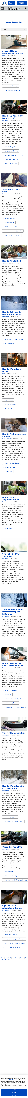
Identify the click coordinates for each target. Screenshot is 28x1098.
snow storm (9, 400)
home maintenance (11, 86)
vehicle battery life (11, 163)
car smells (8, 694)
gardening (8, 528)
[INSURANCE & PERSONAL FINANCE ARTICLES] (14, 8)
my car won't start (11, 227)
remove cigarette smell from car (16, 707)
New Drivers (5, 263)
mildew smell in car (11, 703)
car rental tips (9, 871)
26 (26, 958)
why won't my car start (12, 235)
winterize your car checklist (14, 821)
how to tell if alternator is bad (15, 943)
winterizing (8, 408)
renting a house (10, 467)
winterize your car (11, 817)
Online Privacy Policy (14, 1079)
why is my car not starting (13, 231)
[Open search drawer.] (25, 8)
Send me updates (21, 3)
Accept (14, 1092)
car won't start (9, 222)
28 (5, 959)
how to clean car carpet (13, 699)
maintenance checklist (12, 90)
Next (9, 959)
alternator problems (11, 935)
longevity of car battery (13, 159)
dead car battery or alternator (15, 939)
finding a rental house (12, 463)
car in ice (8, 339)
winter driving (9, 343)
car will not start (10, 218)
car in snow (19, 339)
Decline (14, 1095)
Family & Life (5, 735)
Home (4, 55)
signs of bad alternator (12, 947)
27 (2, 959)
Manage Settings (14, 1089)
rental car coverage (11, 876)
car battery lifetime (11, 151)
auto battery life (10, 147)
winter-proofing (10, 404)
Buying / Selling (6, 438)
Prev (2, 958)
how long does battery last (14, 155)
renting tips (8, 471)
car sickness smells (11, 690)
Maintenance (5, 120)
